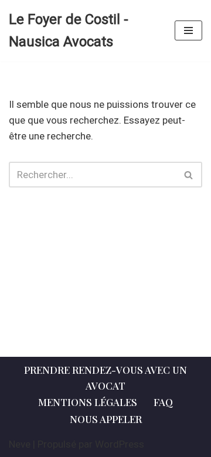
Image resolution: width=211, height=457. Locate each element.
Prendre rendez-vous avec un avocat (105, 377)
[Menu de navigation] (188, 30)
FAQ (163, 401)
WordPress (119, 444)
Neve (19, 444)
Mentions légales (87, 401)
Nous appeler (106, 418)
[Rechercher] (189, 174)
